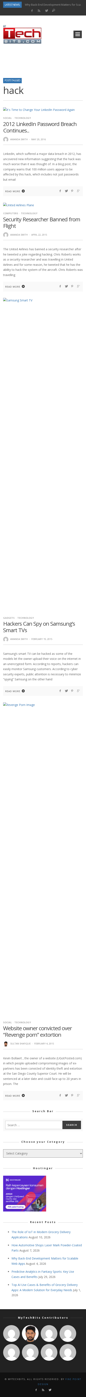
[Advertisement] (43, 59)
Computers (10, 213)
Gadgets (9, 617)
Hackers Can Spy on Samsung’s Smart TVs (39, 627)
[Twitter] (46, 11)
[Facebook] (32, 11)
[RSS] (39, 11)
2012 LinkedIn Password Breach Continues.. (40, 127)
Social (7, 117)
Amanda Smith (19, 139)
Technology (22, 117)
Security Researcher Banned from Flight (41, 222)
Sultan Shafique (20, 1043)
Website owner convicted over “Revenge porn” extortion (37, 1031)
